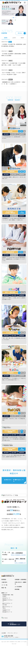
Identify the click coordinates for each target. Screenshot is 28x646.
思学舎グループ (6, 598)
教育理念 (4, 579)
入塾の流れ (4, 582)
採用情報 (17, 589)
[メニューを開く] (24, 2)
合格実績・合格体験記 (20, 579)
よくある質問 (18, 586)
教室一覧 (4, 587)
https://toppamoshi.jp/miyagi (18, 553)
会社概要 (4, 633)
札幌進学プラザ (6, 610)
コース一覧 (4, 585)
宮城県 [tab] (5, 37)
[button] (13, 17)
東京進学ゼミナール (7, 611)
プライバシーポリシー (12, 633)
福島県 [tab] (22, 37)
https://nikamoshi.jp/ (20, 560)
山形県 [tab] (14, 37)
